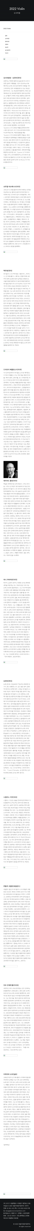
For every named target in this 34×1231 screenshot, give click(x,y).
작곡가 (6, 53)
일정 (6, 35)
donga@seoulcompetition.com (15, 1211)
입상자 (6, 47)
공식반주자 (7, 50)
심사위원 (7, 38)
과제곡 (6, 44)
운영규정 (7, 41)
